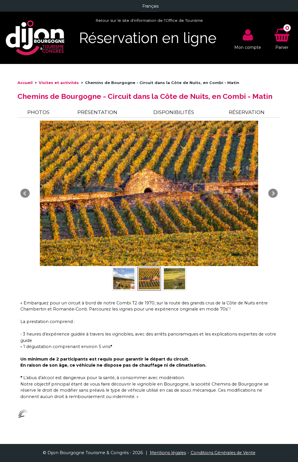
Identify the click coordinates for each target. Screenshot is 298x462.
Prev (25, 193)
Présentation (97, 112)
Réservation (247, 112)
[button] (281, 38)
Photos (38, 112)
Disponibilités (173, 112)
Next (273, 193)
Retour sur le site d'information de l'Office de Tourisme (149, 20)
